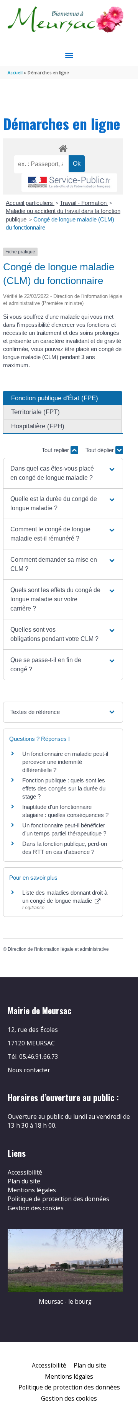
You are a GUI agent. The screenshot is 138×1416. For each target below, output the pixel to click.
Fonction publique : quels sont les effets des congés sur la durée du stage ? (63, 788)
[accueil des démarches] (63, 147)
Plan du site (24, 1181)
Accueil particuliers (30, 203)
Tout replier (56, 450)
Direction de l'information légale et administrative (58, 949)
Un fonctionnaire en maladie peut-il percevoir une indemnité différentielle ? (65, 761)
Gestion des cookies (36, 1208)
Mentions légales (32, 1190)
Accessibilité (25, 1172)
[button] (63, 473)
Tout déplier (100, 450)
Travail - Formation (84, 203)
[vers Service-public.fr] (69, 182)
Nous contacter (29, 1070)
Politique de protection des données (58, 1199)
